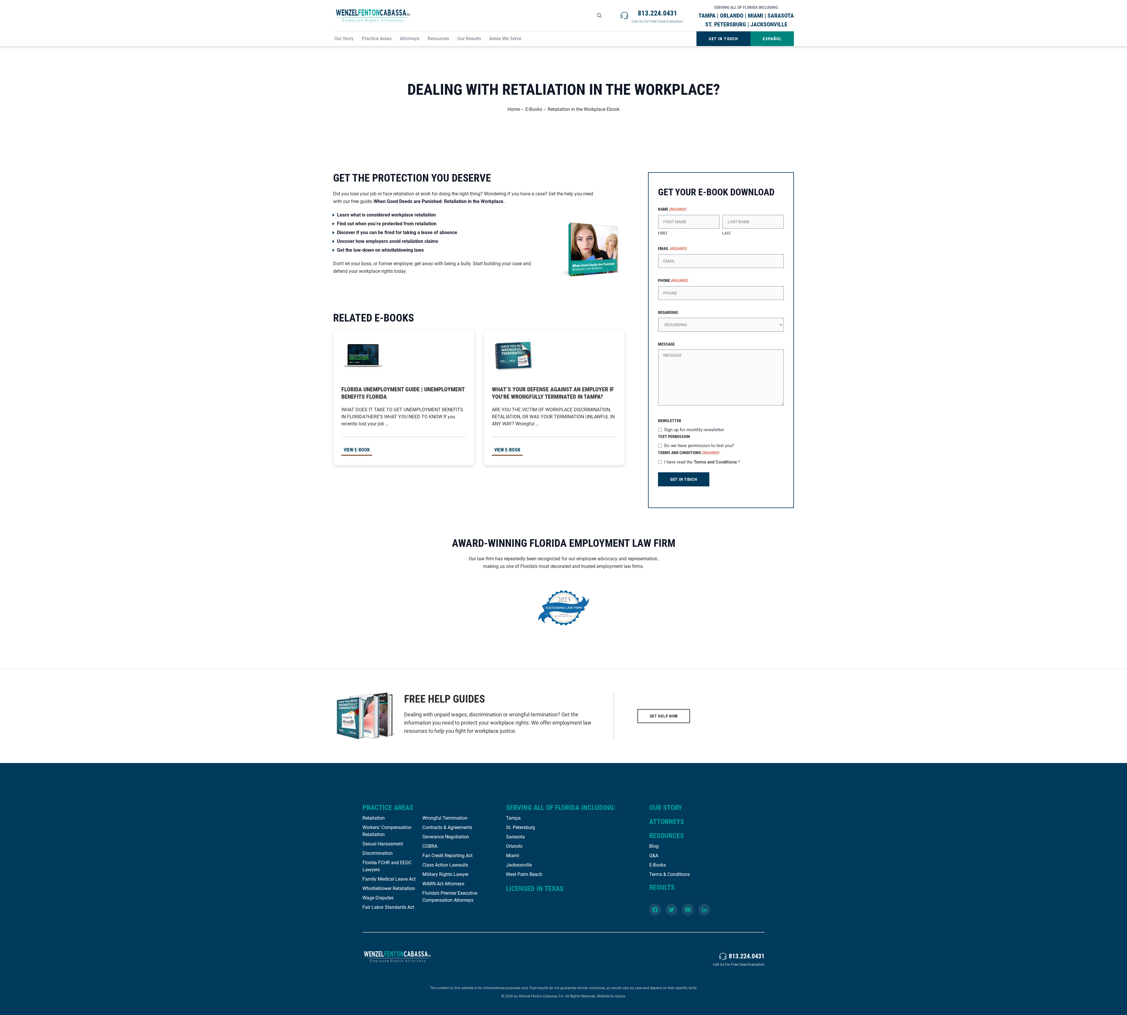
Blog (654, 846)
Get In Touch (723, 38)
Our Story (344, 38)
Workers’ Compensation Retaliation (386, 831)
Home (513, 109)
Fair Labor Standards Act (388, 907)
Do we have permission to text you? (699, 445)
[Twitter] (671, 910)
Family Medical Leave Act (389, 879)
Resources (438, 38)
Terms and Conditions (715, 462)
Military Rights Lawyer (445, 874)
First (662, 233)
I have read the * (702, 462)
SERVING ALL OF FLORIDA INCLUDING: (561, 807)
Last (726, 233)
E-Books (533, 109)
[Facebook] (655, 910)
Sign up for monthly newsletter (694, 429)
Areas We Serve (505, 38)
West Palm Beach (524, 874)
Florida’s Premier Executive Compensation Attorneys (449, 896)
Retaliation (373, 818)
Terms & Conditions (669, 874)
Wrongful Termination (445, 818)
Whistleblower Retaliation (388, 888)
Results (662, 887)
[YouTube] (688, 910)
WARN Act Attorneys (443, 884)
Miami (512, 855)
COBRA (429, 846)
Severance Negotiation (445, 837)
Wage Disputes (378, 898)
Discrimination (377, 853)
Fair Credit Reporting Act (447, 855)
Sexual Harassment (382, 844)
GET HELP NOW (664, 716)
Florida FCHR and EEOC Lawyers (386, 866)
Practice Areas (377, 38)
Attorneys (409, 38)
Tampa (513, 818)
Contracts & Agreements (447, 827)
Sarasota (515, 837)
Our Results (469, 38)
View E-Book (357, 450)
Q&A (653, 855)
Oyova (620, 996)
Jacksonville (519, 865)
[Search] (599, 15)
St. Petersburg (520, 827)
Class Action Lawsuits (445, 865)
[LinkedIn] (704, 910)
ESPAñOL (772, 38)
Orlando (514, 846)
